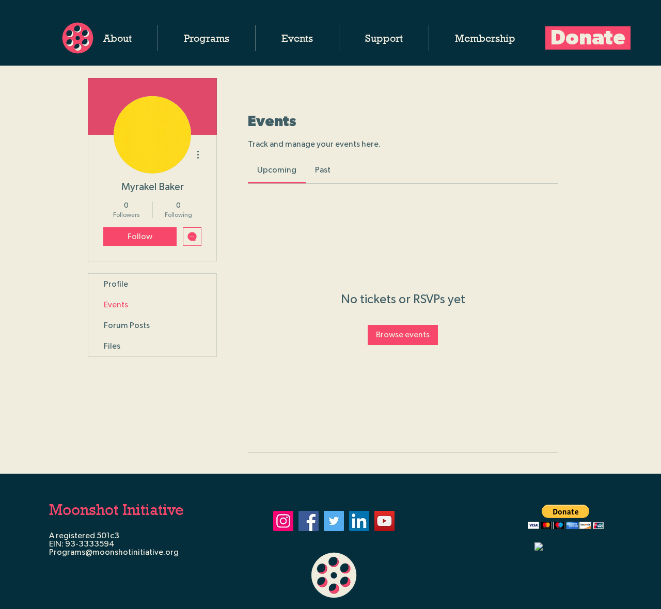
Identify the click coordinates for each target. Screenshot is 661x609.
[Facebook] (308, 521)
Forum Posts (127, 325)
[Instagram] (283, 521)
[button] (117, 38)
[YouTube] (384, 521)
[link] (276, 170)
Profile (116, 284)
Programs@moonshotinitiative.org (114, 552)
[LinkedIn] (359, 521)
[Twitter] (334, 521)
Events (116, 305)
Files (112, 346)
